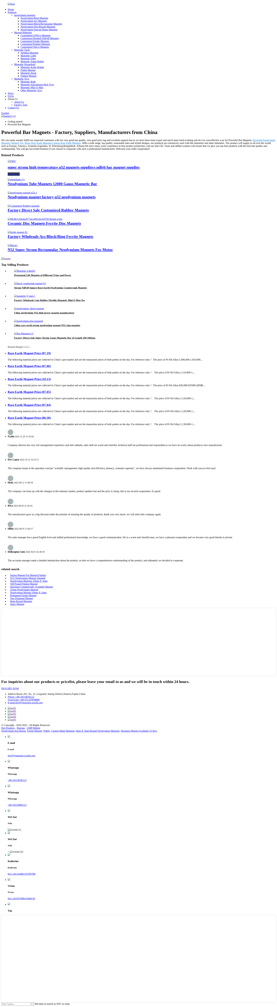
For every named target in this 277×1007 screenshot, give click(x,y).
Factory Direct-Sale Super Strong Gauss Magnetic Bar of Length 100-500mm (54, 338)
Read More (13, 174)
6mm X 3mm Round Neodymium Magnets (97, 731)
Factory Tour (20, 104)
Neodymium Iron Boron (13, 731)
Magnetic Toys (21, 78)
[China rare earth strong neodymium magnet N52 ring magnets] (28, 321)
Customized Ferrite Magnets (35, 41)
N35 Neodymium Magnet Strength (27, 578)
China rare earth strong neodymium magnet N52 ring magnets (47, 325)
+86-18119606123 (17, 805)
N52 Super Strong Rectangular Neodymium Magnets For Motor (60, 250)
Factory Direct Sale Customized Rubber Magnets (48, 210)
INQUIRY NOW (10, 688)
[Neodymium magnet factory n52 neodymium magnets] (22, 192)
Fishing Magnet (28, 76)
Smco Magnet (17, 604)
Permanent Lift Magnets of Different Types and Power (42, 275)
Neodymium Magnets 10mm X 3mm (28, 581)
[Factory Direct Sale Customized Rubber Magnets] (23, 206)
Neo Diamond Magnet (21, 598)
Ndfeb (46, 731)
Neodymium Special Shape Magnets (39, 29)
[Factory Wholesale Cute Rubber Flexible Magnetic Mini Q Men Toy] (24, 296)
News (11, 93)
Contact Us (13, 107)
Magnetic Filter (28, 58)
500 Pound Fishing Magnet (24, 584)
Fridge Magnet (28, 70)
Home (11, 9)
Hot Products (8, 728)
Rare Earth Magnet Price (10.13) (29, 379)
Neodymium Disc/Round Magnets (38, 26)
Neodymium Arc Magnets (34, 21)
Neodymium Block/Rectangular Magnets (41, 23)
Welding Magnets (29, 52)
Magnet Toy (17, 143)
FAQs (11, 96)
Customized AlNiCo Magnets (35, 35)
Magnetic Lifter (28, 55)
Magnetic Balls (28, 81)
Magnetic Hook (28, 73)
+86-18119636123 (17, 780)
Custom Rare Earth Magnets (66, 143)
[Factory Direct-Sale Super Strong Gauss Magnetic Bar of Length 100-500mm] (24, 333)
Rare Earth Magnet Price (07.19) (29, 353)
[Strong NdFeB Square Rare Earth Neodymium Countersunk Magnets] (30, 283)
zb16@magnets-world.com (21, 755)
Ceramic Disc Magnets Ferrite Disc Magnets (44, 223)
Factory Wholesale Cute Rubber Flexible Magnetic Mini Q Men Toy (49, 300)
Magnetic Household (24, 64)
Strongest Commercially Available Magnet (31, 586)
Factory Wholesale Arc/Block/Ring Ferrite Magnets (50, 236)
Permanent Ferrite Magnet (23, 595)
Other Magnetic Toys (31, 90)
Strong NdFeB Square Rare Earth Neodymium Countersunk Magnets (50, 287)
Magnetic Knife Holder (32, 67)
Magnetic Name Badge (32, 61)
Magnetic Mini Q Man (32, 87)
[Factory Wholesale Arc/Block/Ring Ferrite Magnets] (17, 232)
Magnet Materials (23, 32)
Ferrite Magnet (34, 731)
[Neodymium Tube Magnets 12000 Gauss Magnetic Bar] (16, 179)
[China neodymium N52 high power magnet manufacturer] (29, 308)
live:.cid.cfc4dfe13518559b (21, 874)
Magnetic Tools (22, 50)
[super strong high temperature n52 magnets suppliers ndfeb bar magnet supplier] (12, 161)
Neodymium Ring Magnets (34, 18)
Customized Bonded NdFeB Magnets (40, 38)
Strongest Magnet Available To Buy (139, 731)
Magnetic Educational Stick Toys (37, 84)
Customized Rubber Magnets (35, 44)
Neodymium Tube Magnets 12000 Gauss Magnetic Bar (52, 184)
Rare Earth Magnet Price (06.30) (29, 417)
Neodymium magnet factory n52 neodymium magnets (52, 197)
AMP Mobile (33, 728)
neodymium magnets (24, 15)
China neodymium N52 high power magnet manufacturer (44, 313)
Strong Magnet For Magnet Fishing (28, 575)
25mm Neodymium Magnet (24, 589)
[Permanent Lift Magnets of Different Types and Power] (24, 271)
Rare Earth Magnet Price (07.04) (29, 405)
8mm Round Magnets (21, 601)
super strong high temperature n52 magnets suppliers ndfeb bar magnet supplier (74, 167)
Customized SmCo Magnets (35, 47)
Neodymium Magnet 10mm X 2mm (28, 592)
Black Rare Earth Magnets (38, 143)
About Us (19, 102)
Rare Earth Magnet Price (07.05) (29, 392)
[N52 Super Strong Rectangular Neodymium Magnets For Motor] (13, 245)
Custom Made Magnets (63, 731)
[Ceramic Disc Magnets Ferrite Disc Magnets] (35, 219)
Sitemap (21, 728)
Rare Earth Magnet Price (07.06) (29, 366)
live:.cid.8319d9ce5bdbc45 (21, 898)
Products (12, 12)
